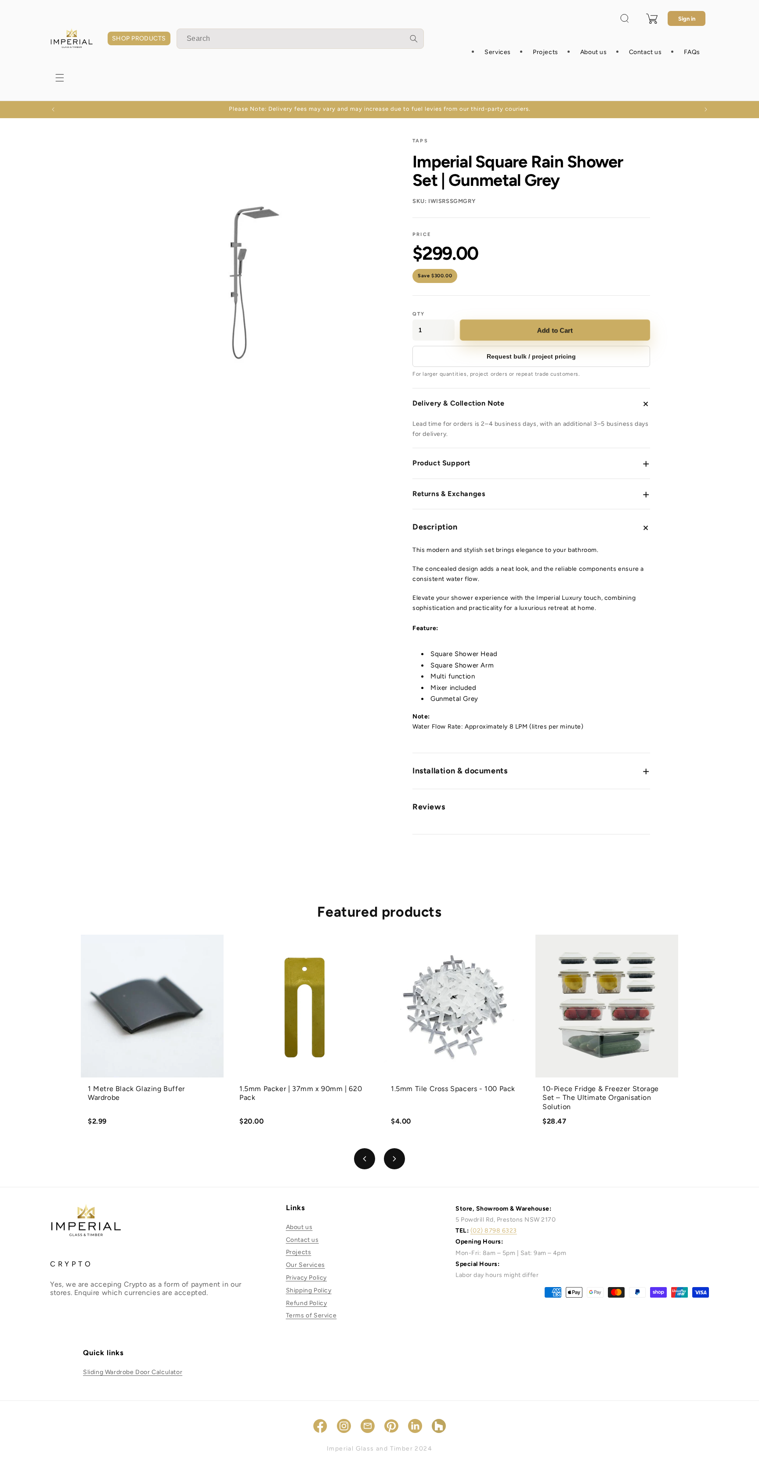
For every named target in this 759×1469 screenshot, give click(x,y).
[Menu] (59, 77)
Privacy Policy (306, 1277)
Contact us (302, 1240)
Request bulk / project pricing (531, 356)
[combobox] (300, 39)
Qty (418, 314)
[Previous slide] (364, 1158)
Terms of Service (311, 1315)
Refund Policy (306, 1303)
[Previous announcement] (53, 109)
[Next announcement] (706, 109)
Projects (298, 1252)
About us (299, 1227)
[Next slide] (394, 1158)
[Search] (413, 39)
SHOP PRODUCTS (139, 38)
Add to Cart (555, 330)
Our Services (305, 1265)
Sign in (686, 18)
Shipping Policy (309, 1290)
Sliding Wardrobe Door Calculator (132, 1372)
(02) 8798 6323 (493, 1230)
